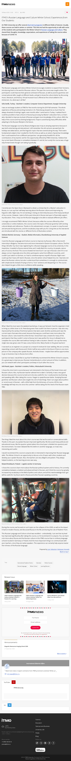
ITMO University (18, 688)
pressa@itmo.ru (6, 744)
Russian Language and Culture (52, 30)
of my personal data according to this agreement (35, 634)
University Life (40, 730)
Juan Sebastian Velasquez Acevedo (58, 549)
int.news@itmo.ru (13, 674)
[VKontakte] (67, 12)
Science (38, 720)
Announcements (10, 642)
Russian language (22, 566)
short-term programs (34, 25)
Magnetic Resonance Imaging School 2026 (16, 646)
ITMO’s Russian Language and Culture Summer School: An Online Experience (34, 597)
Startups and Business (43, 726)
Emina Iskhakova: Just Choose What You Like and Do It (55, 596)
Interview (38, 563)
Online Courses (48, 563)
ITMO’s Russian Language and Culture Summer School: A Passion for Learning (12, 597)
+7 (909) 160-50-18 (7, 742)
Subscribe (35, 627)
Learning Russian (45, 566)
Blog (37, 736)
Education (39, 723)
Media (37, 733)
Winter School (33, 566)
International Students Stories (25, 563)
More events (61, 654)
